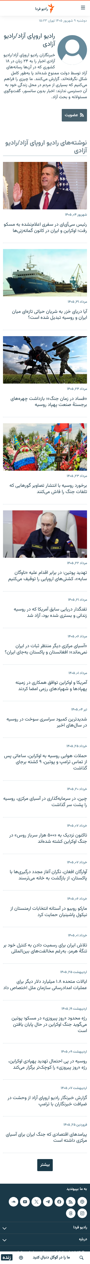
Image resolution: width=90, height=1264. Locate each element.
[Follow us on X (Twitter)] (36, 1202)
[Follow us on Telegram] (47, 1202)
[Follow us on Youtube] (25, 1202)
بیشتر (45, 1165)
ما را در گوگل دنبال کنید (51, 1257)
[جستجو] (81, 1257)
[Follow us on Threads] (71, 1213)
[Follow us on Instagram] (82, 1213)
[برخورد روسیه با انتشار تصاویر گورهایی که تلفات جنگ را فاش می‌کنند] (45, 447)
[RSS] (71, 1202)
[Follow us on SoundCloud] (13, 1202)
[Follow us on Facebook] (59, 1202)
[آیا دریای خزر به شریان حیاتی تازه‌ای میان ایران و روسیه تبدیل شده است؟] (45, 272)
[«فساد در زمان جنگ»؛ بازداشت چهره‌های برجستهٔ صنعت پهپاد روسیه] (45, 360)
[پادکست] (21, 1257)
